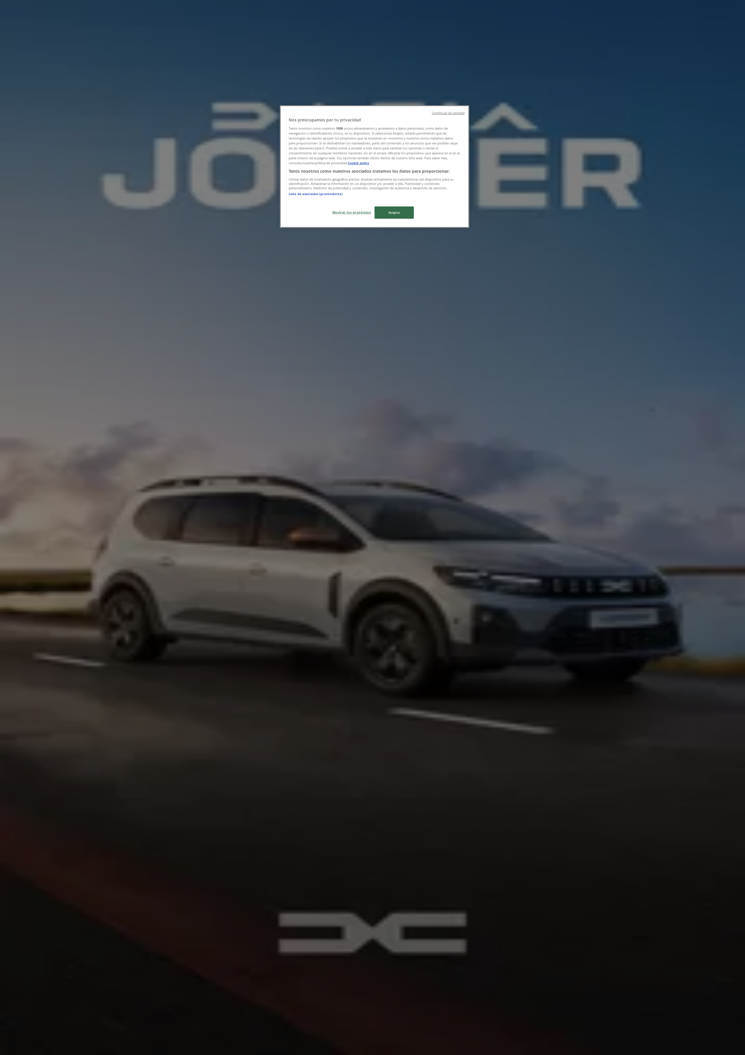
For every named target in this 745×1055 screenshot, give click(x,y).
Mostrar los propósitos (351, 212)
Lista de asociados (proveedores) (316, 194)
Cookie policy (358, 163)
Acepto (394, 212)
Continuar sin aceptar (448, 113)
